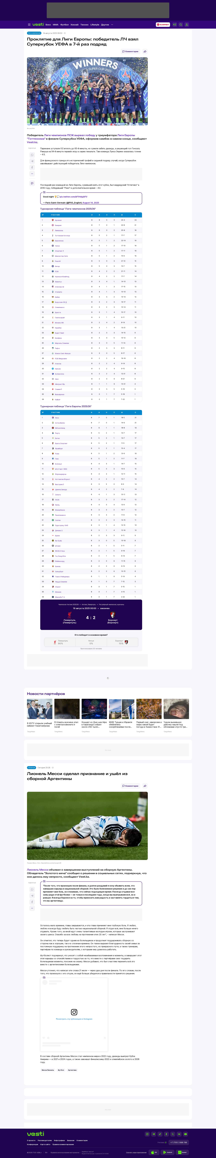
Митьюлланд (60, 428)
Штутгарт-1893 (61, 469)
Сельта (58, 495)
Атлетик (58, 364)
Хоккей (74, 24)
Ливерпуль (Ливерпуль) (69, 621)
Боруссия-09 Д (61, 302)
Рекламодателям (45, 1140)
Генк (57, 459)
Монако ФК (59, 323)
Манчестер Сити (61, 256)
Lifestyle (94, 24)
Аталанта (58, 292)
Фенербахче (60, 510)
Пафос (57, 348)
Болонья (58, 464)
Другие (105, 24)
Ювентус (58, 282)
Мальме (58, 592)
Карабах (58, 328)
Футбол (64, 24)
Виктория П (59, 484)
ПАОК (57, 500)
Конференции (32, 1144)
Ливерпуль (59, 230)
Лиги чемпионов (55, 135)
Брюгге (58, 312)
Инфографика (59, 1140)
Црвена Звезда (61, 489)
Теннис (84, 24)
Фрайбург (59, 448)
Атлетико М (59, 287)
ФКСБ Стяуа (60, 551)
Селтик (58, 520)
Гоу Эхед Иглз (60, 556)
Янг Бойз (58, 541)
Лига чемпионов (34, 33)
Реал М (57, 261)
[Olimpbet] (162, 24)
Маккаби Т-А (60, 597)
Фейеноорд (59, 561)
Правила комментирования (63, 1144)
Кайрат (57, 399)
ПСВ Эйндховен (61, 359)
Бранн (57, 536)
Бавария (58, 225)
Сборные (31, 768)
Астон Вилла (60, 423)
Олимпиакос (59, 307)
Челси (57, 246)
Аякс (57, 379)
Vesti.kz (32, 142)
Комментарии (131, 51)
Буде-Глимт (59, 333)
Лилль (57, 505)
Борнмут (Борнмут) (112, 621)
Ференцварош (60, 474)
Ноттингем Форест (62, 479)
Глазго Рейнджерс (62, 577)
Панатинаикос (60, 515)
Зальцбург (59, 571)
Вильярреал (59, 394)
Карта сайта (45, 1144)
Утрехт (57, 587)
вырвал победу (84, 135)
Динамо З (58, 530)
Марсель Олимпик (62, 343)
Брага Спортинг (61, 443)
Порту (57, 433)
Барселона (59, 241)
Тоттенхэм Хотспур (62, 236)
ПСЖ (70, 135)
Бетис (57, 438)
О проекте (31, 1140)
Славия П (58, 389)
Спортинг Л (59, 251)
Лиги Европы (126, 135)
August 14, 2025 (91, 202)
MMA (55, 24)
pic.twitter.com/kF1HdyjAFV (73, 196)
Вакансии (70, 1140)
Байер (57, 297)
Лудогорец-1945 (61, 525)
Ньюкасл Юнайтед (62, 277)
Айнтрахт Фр (60, 384)
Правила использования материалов (65, 1153)
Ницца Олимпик (61, 582)
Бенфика (58, 338)
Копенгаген (59, 374)
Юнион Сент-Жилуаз (62, 353)
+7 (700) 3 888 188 (178, 1142)
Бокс (48, 24)
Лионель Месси (37, 869)
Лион (57, 418)
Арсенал (58, 220)
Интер (57, 266)
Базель (57, 566)
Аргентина (72, 1070)
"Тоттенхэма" (36, 138)
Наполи (58, 369)
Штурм (57, 546)
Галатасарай (59, 318)
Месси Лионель (48, 1070)
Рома (57, 454)
